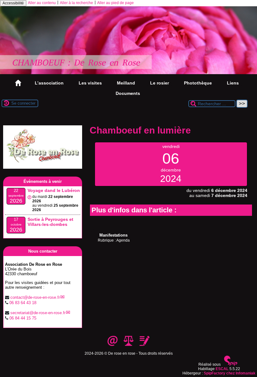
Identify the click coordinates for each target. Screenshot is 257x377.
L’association (49, 82)
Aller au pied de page (115, 3)
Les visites (90, 82)
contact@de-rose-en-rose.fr (35, 297)
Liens (233, 82)
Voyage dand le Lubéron (54, 190)
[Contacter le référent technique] (113, 344)
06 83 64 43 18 (22, 302)
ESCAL (222, 369)
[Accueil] (128, 73)
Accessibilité (13, 3)
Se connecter (23, 103)
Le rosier (159, 82)
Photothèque (198, 82)
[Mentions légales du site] (129, 344)
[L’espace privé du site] (144, 344)
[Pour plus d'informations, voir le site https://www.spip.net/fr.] (231, 364)
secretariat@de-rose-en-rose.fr (38, 312)
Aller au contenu (42, 3)
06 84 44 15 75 (22, 318)
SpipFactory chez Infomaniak (229, 373)
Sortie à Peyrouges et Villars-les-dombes (50, 222)
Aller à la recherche (76, 3)
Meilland (126, 82)
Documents (128, 93)
